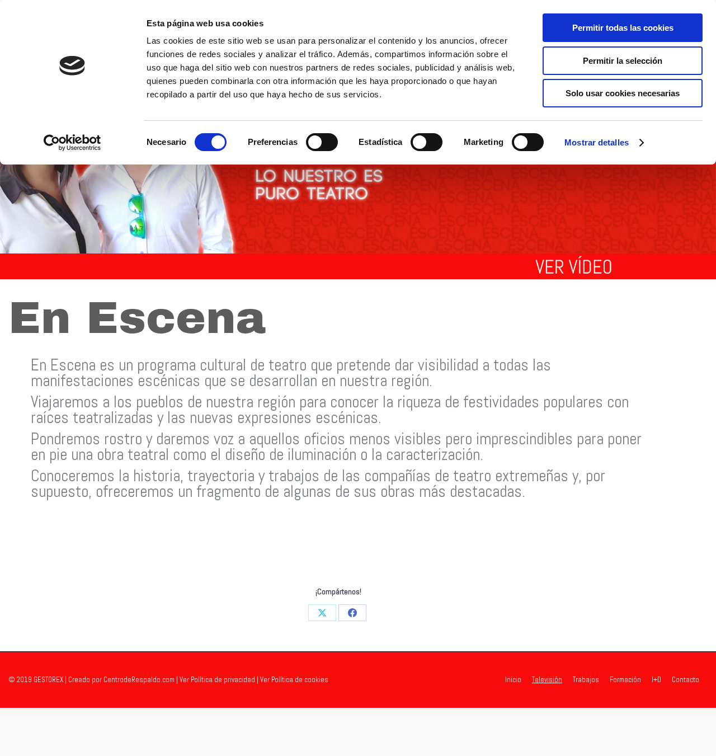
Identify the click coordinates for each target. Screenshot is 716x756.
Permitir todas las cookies (622, 27)
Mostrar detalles (596, 142)
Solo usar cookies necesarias (623, 93)
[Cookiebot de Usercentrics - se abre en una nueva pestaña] (72, 142)
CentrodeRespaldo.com (139, 679)
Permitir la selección (622, 60)
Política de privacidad (223, 679)
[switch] (322, 142)
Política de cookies (299, 679)
